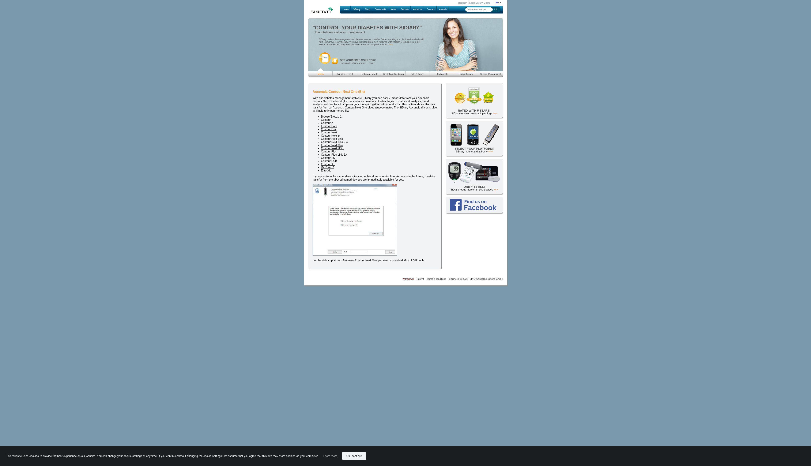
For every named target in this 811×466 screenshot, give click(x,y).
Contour (326, 119)
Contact (431, 9)
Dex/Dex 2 (327, 167)
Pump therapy (466, 74)
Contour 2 (327, 123)
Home (346, 9)
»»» (391, 44)
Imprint (420, 279)
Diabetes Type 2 (369, 74)
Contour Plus (329, 151)
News (393, 9)
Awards (443, 9)
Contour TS (328, 157)
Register (462, 2)
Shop (367, 9)
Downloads (380, 9)
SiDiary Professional (490, 74)
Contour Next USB (332, 148)
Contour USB (329, 161)
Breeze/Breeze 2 (331, 116)
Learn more (330, 456)
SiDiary (357, 9)
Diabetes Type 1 (344, 74)
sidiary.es (454, 279)
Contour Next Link (332, 138)
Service (405, 9)
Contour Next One (332, 145)
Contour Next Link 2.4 (334, 142)
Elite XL (326, 170)
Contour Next (329, 132)
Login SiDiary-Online (479, 2)
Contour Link (328, 129)
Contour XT (328, 164)
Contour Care (329, 126)
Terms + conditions (436, 279)
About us (417, 9)
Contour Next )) (330, 135)
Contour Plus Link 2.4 (334, 154)
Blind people (442, 74)
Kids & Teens (417, 74)
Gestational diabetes (393, 74)
